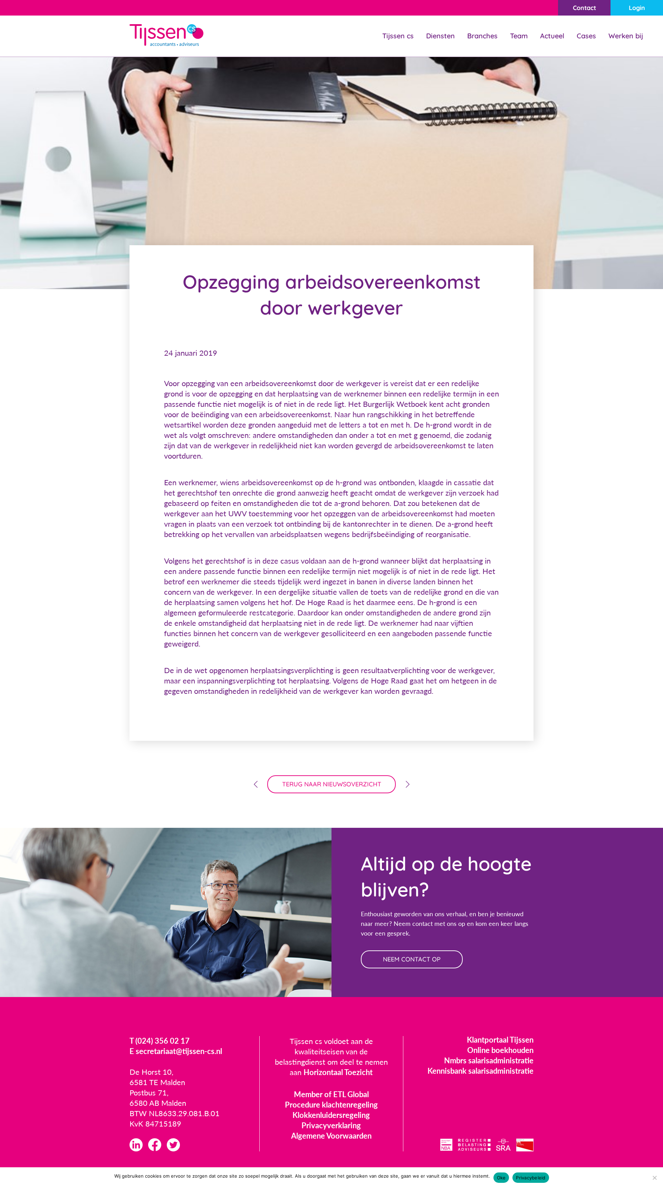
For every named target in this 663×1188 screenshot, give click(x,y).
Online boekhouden (500, 1050)
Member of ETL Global (331, 1094)
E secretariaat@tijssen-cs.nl (175, 1051)
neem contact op (412, 959)
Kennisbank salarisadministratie (480, 1070)
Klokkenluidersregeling (331, 1115)
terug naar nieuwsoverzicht (331, 784)
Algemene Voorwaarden (331, 1135)
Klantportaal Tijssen (500, 1039)
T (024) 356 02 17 (159, 1040)
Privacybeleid (530, 1177)
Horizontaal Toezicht (338, 1072)
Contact (584, 8)
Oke (501, 1177)
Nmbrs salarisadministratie (489, 1060)
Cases (586, 35)
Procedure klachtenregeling (331, 1104)
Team (519, 35)
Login (637, 8)
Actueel (552, 35)
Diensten (440, 35)
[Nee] (654, 1177)
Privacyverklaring (331, 1125)
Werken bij (625, 35)
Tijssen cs (398, 35)
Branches (482, 35)
